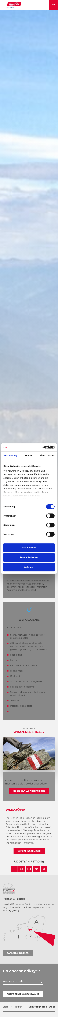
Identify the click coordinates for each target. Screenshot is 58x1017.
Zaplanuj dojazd (18, 953)
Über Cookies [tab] (47, 455)
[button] (14, 869)
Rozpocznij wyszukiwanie (23, 994)
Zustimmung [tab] (10, 455)
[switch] (50, 515)
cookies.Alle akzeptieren (29, 791)
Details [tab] (28, 455)
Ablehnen (29, 567)
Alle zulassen (29, 547)
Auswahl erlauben (29, 557)
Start (5, 1006)
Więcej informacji (29, 851)
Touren (18, 1006)
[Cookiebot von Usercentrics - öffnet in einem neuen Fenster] (42, 447)
